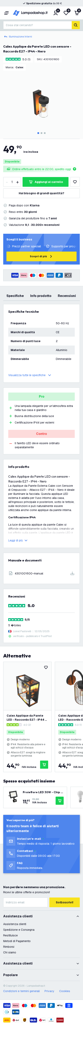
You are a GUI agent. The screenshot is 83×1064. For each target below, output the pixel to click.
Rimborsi (8, 947)
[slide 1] (38, 133)
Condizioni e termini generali (21, 991)
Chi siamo (9, 952)
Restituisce (10, 935)
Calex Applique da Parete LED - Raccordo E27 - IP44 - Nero (26, 718)
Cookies (64, 991)
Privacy (49, 991)
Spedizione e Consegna (18, 930)
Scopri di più (38, 256)
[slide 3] (45, 133)
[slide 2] (41, 133)
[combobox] (37, 25)
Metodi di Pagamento (17, 941)
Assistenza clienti (14, 924)
